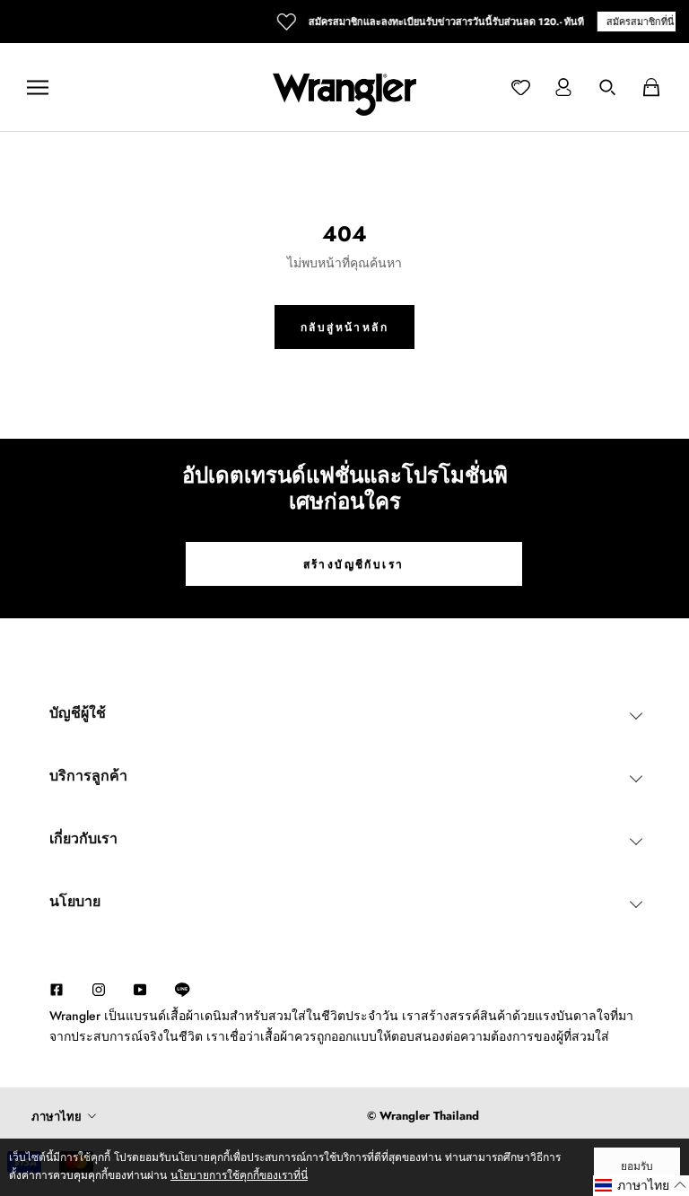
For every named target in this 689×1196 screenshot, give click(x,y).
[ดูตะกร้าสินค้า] (651, 87)
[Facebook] (56, 988)
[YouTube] (140, 988)
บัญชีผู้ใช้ (77, 713)
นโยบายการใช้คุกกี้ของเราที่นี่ (239, 1175)
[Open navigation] (37, 87)
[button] (641, 1185)
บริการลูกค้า (88, 775)
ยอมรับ (637, 1166)
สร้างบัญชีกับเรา (354, 564)
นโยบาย (74, 901)
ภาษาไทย (56, 1116)
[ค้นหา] (607, 87)
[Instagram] (98, 988)
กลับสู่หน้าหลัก (344, 327)
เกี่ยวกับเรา (83, 838)
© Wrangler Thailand (423, 1115)
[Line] (191, 989)
